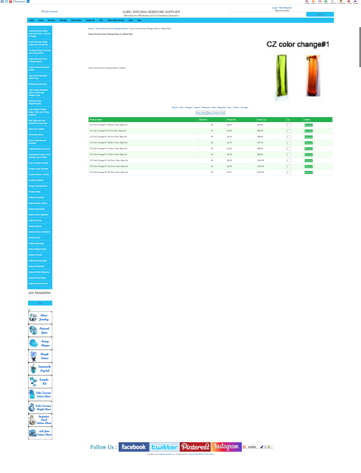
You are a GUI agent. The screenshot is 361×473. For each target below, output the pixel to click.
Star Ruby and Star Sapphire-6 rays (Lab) (38, 121)
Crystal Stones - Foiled (39, 174)
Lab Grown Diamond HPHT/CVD (38, 77)
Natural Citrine (35, 220)
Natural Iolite (34, 237)
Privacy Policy (209, 454)
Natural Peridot (35, 254)
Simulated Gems (36, 134)
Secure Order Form (216, 112)
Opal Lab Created (36, 129)
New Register (285, 7)
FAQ (101, 20)
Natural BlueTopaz (37, 209)
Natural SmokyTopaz (38, 260)
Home (31, 20)
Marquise (206, 107)
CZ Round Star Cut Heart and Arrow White (40, 51)
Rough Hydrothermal (38, 186)
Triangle (244, 107)
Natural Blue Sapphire (38, 214)
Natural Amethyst (36, 197)
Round (175, 107)
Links (131, 20)
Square (197, 107)
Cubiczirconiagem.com (167, 454)
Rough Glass (34, 191)
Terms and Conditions (195, 454)
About (41, 20)
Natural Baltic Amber (38, 203)
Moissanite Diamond (38, 84)
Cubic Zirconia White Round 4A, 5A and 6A (38, 43)
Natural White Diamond (39, 272)
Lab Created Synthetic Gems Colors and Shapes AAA (38, 92)
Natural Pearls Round (38, 283)
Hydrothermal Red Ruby (39, 148)
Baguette (222, 107)
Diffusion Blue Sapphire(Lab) (35, 102)
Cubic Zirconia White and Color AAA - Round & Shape (39, 33)
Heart (214, 107)
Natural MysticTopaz (38, 249)
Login (275, 7)
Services (51, 20)
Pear (229, 107)
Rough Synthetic (36, 180)
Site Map (63, 20)
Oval (181, 107)
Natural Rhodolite (36, 266)
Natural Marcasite (36, 243)
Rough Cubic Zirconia (38, 168)
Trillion (236, 107)
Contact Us (90, 20)
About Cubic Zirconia (115, 20)
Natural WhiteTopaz (37, 277)
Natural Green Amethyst (39, 231)
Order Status (76, 20)
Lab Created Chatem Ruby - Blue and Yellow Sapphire (39, 112)
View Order (201, 112)
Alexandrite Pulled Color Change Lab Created (39, 155)
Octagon (188, 107)
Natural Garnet (35, 226)
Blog (139, 20)
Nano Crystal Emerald (38, 163)
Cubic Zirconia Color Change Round (111, 28)
